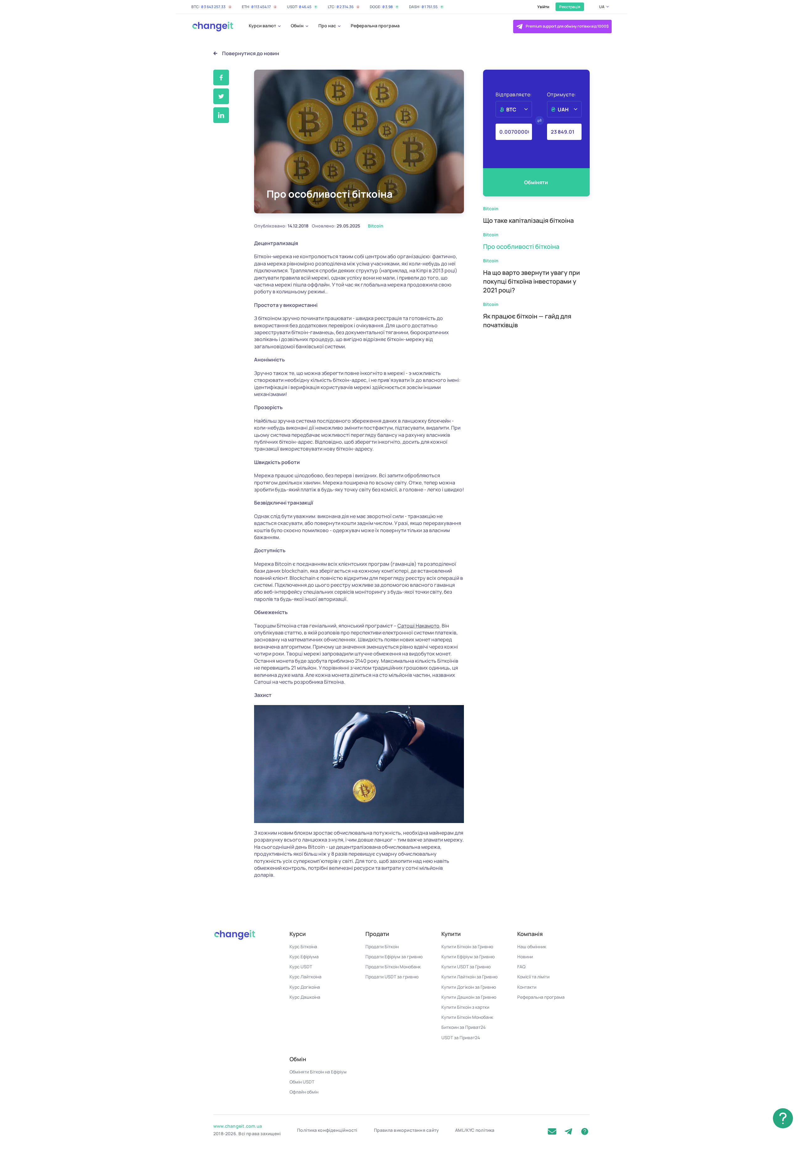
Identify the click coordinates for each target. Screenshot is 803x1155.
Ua (601, 6)
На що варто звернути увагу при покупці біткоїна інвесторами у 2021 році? (531, 281)
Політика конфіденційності (327, 1130)
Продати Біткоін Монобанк (393, 967)
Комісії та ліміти (533, 977)
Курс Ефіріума (304, 957)
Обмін (298, 26)
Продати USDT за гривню (391, 977)
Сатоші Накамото (418, 625)
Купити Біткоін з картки (465, 1007)
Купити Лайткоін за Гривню (469, 977)
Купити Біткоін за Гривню (467, 946)
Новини (525, 957)
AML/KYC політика (474, 1130)
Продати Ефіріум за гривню (394, 957)
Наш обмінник (531, 946)
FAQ (521, 967)
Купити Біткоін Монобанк (467, 1017)
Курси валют (263, 26)
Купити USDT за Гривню (466, 967)
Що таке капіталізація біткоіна (528, 220)
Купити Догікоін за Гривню (468, 987)
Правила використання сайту (406, 1130)
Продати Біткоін (382, 946)
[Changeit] (212, 26)
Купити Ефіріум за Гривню (468, 957)
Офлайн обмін (304, 1092)
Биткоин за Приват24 (463, 1027)
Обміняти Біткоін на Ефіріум (318, 1072)
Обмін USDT (302, 1082)
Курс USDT (301, 967)
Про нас (327, 26)
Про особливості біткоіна (521, 246)
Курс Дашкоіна (305, 997)
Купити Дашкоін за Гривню (468, 997)
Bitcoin (490, 208)
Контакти (526, 987)
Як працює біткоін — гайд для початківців (527, 320)
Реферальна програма (375, 26)
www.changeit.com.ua (237, 1126)
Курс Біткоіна (303, 946)
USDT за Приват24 (460, 1037)
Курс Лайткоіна (306, 977)
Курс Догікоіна (305, 987)
